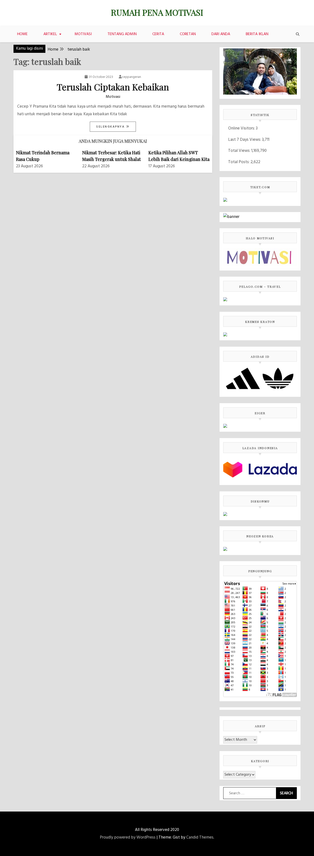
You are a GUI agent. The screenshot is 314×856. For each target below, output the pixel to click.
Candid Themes (199, 837)
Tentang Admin (122, 34)
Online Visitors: (242, 128)
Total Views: (239, 150)
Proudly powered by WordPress (128, 837)
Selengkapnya (111, 126)
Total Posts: (239, 162)
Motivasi (83, 34)
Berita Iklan (257, 34)
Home (22, 34)
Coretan (188, 34)
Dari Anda (220, 34)
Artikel (50, 34)
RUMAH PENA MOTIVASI (157, 12)
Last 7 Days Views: (245, 139)
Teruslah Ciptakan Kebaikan (113, 87)
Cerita (158, 34)
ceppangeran (131, 77)
